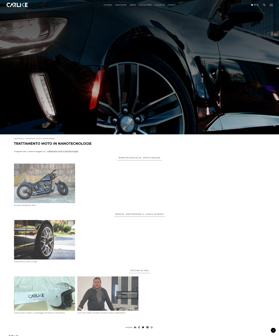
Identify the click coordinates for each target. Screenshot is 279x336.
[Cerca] (264, 5)
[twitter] (143, 327)
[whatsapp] (152, 327)
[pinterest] (147, 327)
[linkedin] (135, 327)
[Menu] (271, 5)
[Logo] (14, 5)
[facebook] (139, 327)
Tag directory (19, 138)
